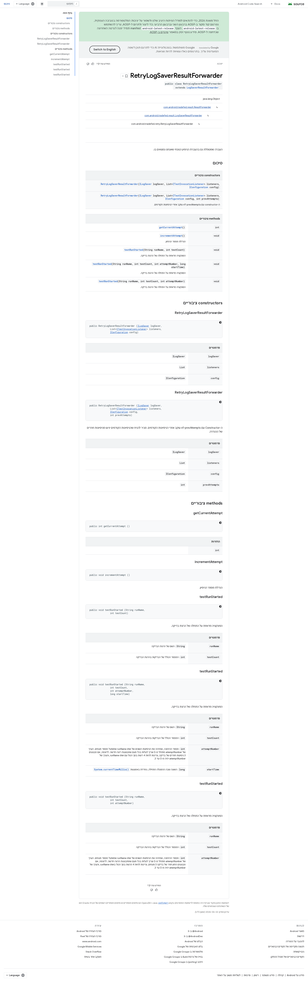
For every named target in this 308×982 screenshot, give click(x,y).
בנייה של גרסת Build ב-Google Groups (183, 956)
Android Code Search (250, 3)
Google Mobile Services (89, 946)
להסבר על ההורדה (295, 941)
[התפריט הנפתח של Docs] (270, 4)
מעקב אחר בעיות (92, 956)
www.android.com (91, 941)
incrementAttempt (171, 235)
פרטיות (247, 975)
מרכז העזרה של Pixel (90, 936)
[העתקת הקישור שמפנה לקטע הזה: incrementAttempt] (191, 562)
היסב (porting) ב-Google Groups (186, 961)
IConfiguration (198, 187)
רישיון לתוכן (163, 903)
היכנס (7, 3)
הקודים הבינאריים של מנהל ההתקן (287, 956)
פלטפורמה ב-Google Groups (188, 951)
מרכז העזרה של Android (89, 931)
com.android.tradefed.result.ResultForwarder (187, 107)
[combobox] (63, 4)
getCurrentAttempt (170, 227)
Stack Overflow (93, 951)
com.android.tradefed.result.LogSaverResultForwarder (173, 115)
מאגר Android (297, 931)
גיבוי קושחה (298, 951)
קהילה (281, 975)
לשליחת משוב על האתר (228, 975)
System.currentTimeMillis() (111, 769)
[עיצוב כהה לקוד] (220, 322)
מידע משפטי (268, 975)
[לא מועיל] (88, 63)
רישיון (256, 975)
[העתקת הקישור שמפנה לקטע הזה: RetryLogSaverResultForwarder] (171, 313)
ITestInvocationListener (188, 184)
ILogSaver (145, 184)
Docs (277, 3)
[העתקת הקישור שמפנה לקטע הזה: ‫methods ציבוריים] (188, 504)
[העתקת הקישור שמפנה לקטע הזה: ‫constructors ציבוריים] (180, 303)
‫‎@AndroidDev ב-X (193, 936)
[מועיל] (92, 63)
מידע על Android (295, 975)
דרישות (300, 936)
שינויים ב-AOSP (159, 32)
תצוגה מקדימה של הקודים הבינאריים (286, 946)
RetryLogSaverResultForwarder (119, 184)
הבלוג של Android (194, 941)
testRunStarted (133, 249)
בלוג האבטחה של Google (190, 946)
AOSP (219, 63)
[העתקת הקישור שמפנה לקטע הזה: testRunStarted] (196, 597)
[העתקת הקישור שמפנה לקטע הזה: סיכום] (209, 163)
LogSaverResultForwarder (202, 87)
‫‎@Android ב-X (195, 931)
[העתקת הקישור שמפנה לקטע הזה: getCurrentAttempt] (190, 513)
